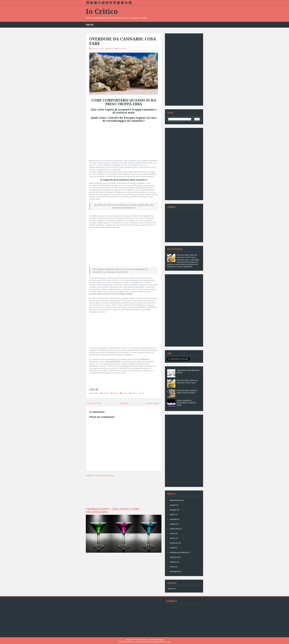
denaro (174, 538)
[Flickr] (118, 3)
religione (174, 562)
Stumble (134, 393)
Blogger (161, 639)
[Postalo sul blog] (92, 389)
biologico (174, 510)
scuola (173, 567)
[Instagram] (114, 3)
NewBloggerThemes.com (160, 642)
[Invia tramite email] (90, 389)
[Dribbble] (99, 3)
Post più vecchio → (153, 403)
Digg (143, 393)
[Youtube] (111, 3)
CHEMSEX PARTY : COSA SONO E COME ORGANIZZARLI (112, 511)
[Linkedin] (107, 3)
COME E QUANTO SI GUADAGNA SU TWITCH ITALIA (186, 403)
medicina (175, 557)
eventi (173, 548)
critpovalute (176, 529)
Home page (90, 24)
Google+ (124, 393)
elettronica (175, 543)
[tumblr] (122, 3)
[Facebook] (91, 3)
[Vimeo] (103, 3)
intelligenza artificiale (180, 552)
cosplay (174, 524)
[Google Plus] (95, 3)
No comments (122, 48)
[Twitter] (87, 3)
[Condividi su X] (94, 389)
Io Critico (102, 11)
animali (174, 505)
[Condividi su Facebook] (97, 389)
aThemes (130, 642)
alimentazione (177, 500)
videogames (175, 571)
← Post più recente (93, 403)
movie (171, 589)
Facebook (105, 393)
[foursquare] (126, 3)
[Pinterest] (130, 3)
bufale (173, 514)
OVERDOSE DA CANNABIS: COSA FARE (122, 41)
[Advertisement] (123, 141)
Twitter (115, 393)
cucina (173, 533)
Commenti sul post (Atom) (104, 475)
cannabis (174, 519)
